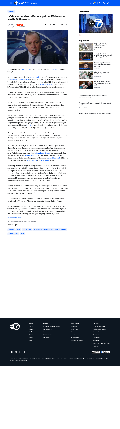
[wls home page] (15, 326)
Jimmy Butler (54, 69)
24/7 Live (34, 3)
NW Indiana (46, 337)
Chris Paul (29, 125)
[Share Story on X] (50, 24)
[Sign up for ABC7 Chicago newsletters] (24, 352)
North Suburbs (47, 329)
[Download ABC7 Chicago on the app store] (96, 352)
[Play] (95, 23)
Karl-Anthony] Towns (42, 153)
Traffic (31, 332)
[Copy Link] (66, 24)
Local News (74, 326)
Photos (31, 337)
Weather (31, 329)
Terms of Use (59, 358)
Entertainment (75, 337)
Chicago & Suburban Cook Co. (52, 326)
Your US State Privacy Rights (48, 358)
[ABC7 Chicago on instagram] (20, 352)
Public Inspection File (79, 358)
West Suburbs (47, 332)
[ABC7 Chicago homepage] (21, 3)
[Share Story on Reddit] (54, 24)
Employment (96, 340)
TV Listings (96, 335)
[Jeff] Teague (32, 160)
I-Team (72, 332)
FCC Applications (90, 358)
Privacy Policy (13, 358)
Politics (73, 335)
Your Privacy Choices (23, 358)
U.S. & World (74, 329)
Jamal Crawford (54, 158)
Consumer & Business (77, 340)
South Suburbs (47, 335)
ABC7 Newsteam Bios (99, 329)
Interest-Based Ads (68, 358)
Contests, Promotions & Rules (101, 343)
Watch (31, 335)
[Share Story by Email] (62, 24)
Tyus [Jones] (44, 160)
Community (96, 346)
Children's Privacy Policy (34, 358)
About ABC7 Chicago (99, 326)
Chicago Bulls (34, 77)
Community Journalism (99, 332)
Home (31, 326)
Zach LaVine (25, 69)
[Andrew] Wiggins (30, 155)
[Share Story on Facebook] (46, 24)
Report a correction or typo (14, 218)
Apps (30, 340)
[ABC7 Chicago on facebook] (12, 352)
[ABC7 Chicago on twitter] (16, 352)
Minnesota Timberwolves (19, 79)
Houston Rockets (46, 84)
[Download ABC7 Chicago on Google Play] (105, 352)
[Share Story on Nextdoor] (58, 24)
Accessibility (96, 337)
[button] (11, 3)
